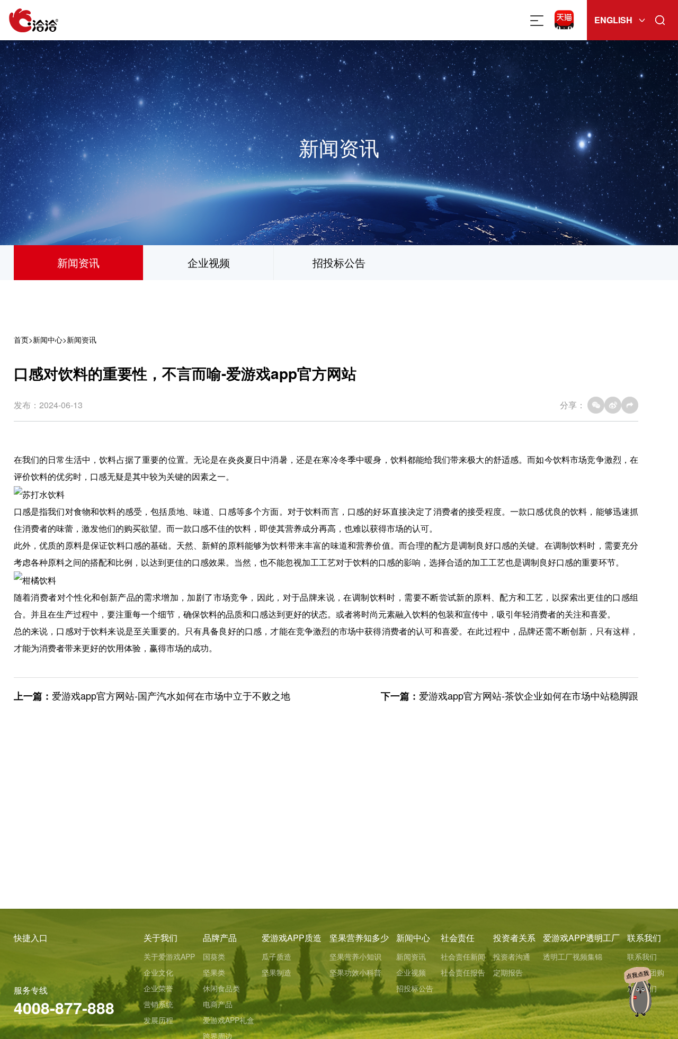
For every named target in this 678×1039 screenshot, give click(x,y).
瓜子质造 (276, 956)
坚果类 (214, 972)
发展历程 (158, 1020)
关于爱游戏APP (169, 956)
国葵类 (214, 956)
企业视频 (209, 262)
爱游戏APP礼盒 (228, 1020)
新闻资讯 (78, 262)
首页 (21, 339)
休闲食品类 (221, 988)
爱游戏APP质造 (292, 937)
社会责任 (458, 937)
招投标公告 (339, 262)
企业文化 (158, 972)
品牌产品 (220, 937)
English (613, 20)
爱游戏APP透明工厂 (581, 937)
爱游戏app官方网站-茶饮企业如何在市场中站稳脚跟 (528, 695)
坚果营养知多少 (359, 937)
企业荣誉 (158, 988)
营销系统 (158, 1004)
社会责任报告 (463, 972)
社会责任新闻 (463, 956)
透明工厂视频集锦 (572, 956)
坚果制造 (276, 972)
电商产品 (218, 1004)
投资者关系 (514, 937)
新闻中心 (48, 339)
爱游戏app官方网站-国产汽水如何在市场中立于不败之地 (171, 695)
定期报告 (508, 972)
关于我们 (160, 937)
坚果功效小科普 (355, 972)
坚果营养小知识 (355, 956)
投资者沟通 (511, 956)
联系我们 (644, 937)
